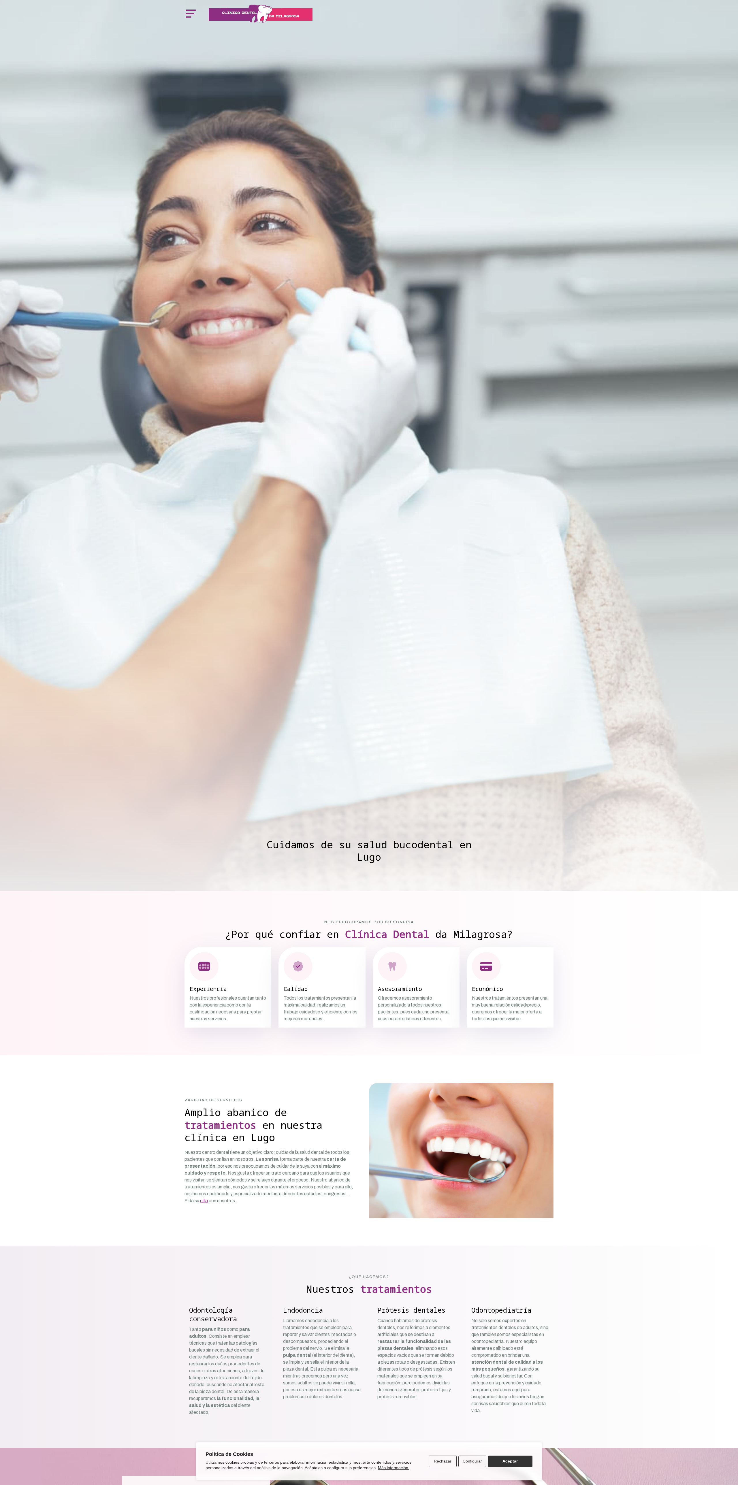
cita (204, 1200)
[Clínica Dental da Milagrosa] (260, 14)
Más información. (393, 1467)
